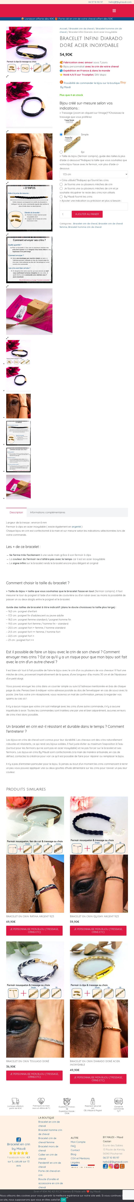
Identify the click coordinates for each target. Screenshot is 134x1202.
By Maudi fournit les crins (78, 196)
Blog (73, 1154)
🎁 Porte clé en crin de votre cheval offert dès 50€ (84, 18)
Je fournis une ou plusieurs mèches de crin (88, 184)
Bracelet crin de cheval (81, 28)
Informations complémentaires (47, 512)
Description (16, 512)
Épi (82, 152)
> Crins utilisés (84, 180)
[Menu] (114, 11)
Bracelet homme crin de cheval (84, 226)
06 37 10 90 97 (111, 1157)
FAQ (73, 1146)
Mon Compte (78, 1141)
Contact (75, 1150)
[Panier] (128, 11)
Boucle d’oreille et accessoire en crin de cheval (50, 1183)
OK (63, 1199)
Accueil (63, 28)
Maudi (97, 1191)
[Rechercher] (121, 10)
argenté (76, 526)
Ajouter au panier (87, 214)
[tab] (16, 512)
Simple (85, 134)
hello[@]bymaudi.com (115, 1161)
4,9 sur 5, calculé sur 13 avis (19, 1161)
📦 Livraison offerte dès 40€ (37, 18)
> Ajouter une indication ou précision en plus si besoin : (91, 200)
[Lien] (4, 10)
